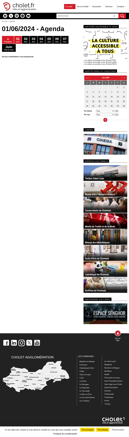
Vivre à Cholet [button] (83, 6)
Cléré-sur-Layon (85, 375)
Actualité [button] (69, 6)
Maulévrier (108, 365)
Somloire (107, 391)
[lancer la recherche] (122, 15)
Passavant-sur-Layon (112, 378)
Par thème (88, 111)
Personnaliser (118, 429)
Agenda (12, 21)
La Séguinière (84, 388)
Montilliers (108, 371)
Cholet (81, 371)
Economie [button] (97, 6)
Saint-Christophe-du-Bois (113, 381)
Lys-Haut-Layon (110, 361)
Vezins (106, 401)
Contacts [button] (121, 6)
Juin (18, 40)
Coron (81, 378)
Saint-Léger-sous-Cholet (113, 384)
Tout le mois (9, 48)
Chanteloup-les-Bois (86, 368)
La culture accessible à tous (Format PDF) (100, 60)
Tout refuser (102, 429)
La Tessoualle (84, 391)
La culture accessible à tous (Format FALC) (101, 64)
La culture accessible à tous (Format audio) (101, 62)
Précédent (8, 40)
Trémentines (108, 397)
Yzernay (107, 404)
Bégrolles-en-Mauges (87, 361)
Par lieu (87, 115)
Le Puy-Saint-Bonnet (87, 397)
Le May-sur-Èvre (85, 394)
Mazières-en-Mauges (112, 368)
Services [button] (109, 6)
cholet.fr (23, 5)
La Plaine (82, 381)
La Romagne (84, 384)
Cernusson (83, 365)
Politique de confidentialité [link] (65, 433)
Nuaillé (106, 374)
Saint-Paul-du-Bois (111, 387)
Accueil (4, 21)
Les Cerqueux (84, 401)
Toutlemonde (109, 394)
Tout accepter (87, 429)
